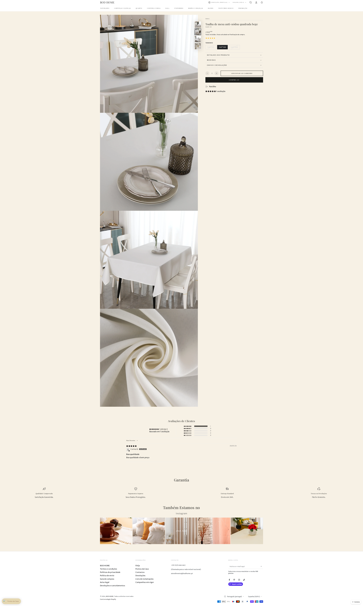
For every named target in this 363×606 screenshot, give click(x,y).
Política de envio (107, 575)
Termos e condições (108, 569)
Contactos (140, 572)
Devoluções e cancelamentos (112, 586)
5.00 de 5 (163, 429)
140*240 (234, 47)
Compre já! (234, 80)
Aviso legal (104, 582)
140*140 (210, 47)
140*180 (222, 47)
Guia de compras (107, 579)
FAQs (137, 566)
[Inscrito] (262, 566)
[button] (250, 2)
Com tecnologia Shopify (108, 599)
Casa (207, 18)
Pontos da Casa (142, 569)
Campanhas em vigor (144, 582)
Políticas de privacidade (110, 572)
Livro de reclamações (144, 579)
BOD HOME (105, 566)
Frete (218, 34)
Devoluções (140, 575)
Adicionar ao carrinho (241, 73)
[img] (131, 446)
